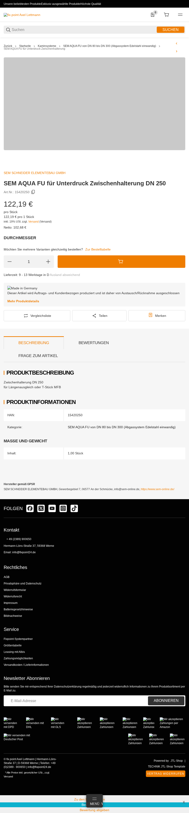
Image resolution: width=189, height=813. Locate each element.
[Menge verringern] (9, 261)
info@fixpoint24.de (24, 552)
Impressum (11, 603)
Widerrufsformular (15, 590)
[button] (181, 497)
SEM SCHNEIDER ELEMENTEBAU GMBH (34, 173)
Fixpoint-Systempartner (18, 639)
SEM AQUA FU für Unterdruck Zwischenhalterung (34, 48)
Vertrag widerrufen (165, 773)
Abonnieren (166, 701)
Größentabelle (13, 645)
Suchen (170, 30)
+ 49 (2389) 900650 (18, 539)
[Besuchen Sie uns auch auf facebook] (30, 508)
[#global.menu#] (180, 15)
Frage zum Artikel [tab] (38, 356)
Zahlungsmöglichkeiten (18, 658)
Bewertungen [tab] (94, 343)
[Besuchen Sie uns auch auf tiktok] (74, 508)
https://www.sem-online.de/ (157, 489)
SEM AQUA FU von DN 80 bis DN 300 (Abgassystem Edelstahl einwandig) (109, 46)
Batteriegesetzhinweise (18, 609)
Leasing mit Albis (14, 652)
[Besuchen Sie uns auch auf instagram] (63, 508)
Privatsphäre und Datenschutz (22, 583)
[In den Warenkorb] (121, 261)
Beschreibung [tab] (33, 343)
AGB (6, 577)
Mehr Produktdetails (23, 301)
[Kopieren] (33, 192)
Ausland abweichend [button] (65, 275)
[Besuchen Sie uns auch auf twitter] (41, 508)
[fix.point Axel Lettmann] (22, 14)
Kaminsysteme (47, 46)
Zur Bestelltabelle (98, 249)
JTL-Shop (177, 760)
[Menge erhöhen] (48, 261)
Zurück (8, 46)
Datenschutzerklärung (68, 686)
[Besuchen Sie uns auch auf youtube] (52, 508)
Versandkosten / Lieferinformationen (26, 664)
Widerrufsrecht (13, 596)
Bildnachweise (13, 615)
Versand (33, 221)
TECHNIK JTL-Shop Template (166, 766)
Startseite (25, 46)
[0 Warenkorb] (166, 15)
